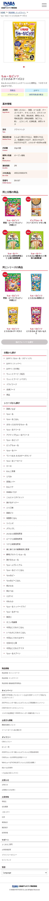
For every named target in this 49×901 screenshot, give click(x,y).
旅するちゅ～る (12, 560)
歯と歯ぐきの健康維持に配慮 (17, 549)
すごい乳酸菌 (11, 622)
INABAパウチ (11, 492)
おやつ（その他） (13, 369)
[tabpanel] (24, 41)
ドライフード (11, 384)
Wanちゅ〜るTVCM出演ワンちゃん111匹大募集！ (19, 762)
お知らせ (5, 785)
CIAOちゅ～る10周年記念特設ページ (14, 757)
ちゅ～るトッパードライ (16, 607)
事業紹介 (5, 822)
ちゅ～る (9, 414)
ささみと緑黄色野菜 (14, 534)
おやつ (36, 90)
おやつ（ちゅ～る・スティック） (19, 358)
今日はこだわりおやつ (15, 638)
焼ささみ (9, 586)
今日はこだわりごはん (15, 627)
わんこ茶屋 (10, 471)
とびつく (9, 596)
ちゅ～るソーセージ (14, 461)
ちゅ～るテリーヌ (13, 430)
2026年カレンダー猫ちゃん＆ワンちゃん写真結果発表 (20, 752)
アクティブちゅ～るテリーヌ (17, 435)
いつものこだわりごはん (16, 633)
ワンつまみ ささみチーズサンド (19, 456)
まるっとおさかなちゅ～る (17, 424)
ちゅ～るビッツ (12, 440)
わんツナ (9, 487)
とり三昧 (9, 508)
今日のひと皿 (11, 643)
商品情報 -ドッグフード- (10, 678)
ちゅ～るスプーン (13, 653)
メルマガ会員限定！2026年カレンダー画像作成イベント (21, 713)
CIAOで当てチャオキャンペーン (13, 708)
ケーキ (9, 466)
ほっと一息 (5, 747)
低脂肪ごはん (11, 518)
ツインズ (9, 523)
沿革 (3, 817)
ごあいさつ (5, 812)
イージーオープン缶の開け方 (11, 730)
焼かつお (9, 591)
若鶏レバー (10, 482)
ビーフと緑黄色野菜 (14, 539)
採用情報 (5, 833)
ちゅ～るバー (11, 450)
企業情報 (5, 797)
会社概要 (5, 807)
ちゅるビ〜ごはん (13, 581)
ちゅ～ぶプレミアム (14, 565)
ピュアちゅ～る (12, 445)
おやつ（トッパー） (14, 363)
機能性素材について (8, 725)
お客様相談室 (6, 849)
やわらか (9, 601)
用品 (8, 395)
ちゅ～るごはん (12, 419)
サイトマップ (6, 860)
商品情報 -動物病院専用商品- (11, 683)
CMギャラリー (7, 742)
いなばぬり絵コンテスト (10, 773)
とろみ (9, 476)
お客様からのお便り (8, 790)
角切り (9, 617)
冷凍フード (10, 389)
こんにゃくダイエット (15, 497)
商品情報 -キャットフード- (11, 673)
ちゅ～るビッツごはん (15, 570)
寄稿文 (4, 801)
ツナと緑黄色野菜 (13, 544)
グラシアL (10, 528)
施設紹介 (5, 827)
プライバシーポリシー (9, 855)
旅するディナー (12, 502)
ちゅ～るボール (12, 612)
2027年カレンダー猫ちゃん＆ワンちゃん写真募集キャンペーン (23, 703)
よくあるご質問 (7, 844)
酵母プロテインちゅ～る (16, 554)
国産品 (12, 90)
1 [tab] (24, 67)
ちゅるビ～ (10, 575)
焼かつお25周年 (7, 768)
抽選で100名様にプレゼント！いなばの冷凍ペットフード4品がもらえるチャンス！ (24, 696)
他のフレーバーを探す (24, 342)
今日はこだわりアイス (15, 648)
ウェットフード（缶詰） (16, 374)
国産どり (9, 513)
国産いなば (10, 409)
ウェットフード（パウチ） (17, 379)
